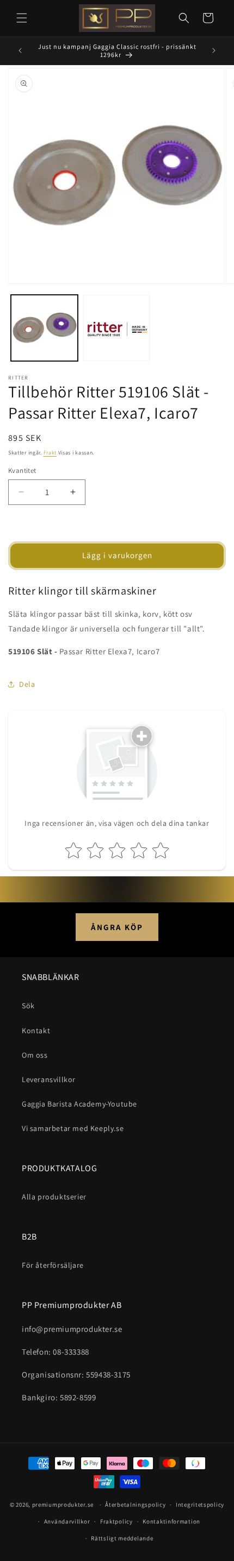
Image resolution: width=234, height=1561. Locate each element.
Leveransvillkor (49, 1079)
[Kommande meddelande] (214, 50)
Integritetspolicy (200, 1504)
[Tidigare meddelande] (20, 50)
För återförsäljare (53, 1265)
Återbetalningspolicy (135, 1504)
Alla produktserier (54, 1197)
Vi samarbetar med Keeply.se (73, 1128)
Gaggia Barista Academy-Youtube (79, 1104)
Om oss (35, 1055)
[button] (22, 18)
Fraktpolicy (116, 1521)
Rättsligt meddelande (122, 1538)
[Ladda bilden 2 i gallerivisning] (116, 328)
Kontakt (36, 1030)
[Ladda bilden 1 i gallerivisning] (44, 328)
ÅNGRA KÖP (117, 927)
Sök (28, 1005)
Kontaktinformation (171, 1521)
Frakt (50, 452)
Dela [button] (27, 684)
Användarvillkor (67, 1521)
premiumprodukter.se (63, 1504)
